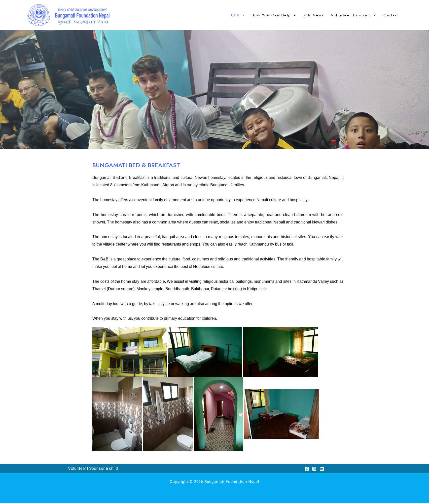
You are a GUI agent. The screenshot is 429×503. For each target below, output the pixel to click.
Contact (391, 15)
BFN (235, 15)
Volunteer (77, 468)
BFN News (313, 15)
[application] (242, 15)
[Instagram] (314, 469)
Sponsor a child (103, 468)
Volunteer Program (351, 15)
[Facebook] (307, 469)
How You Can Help (271, 15)
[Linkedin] (322, 469)
